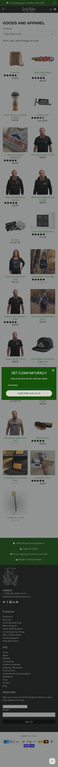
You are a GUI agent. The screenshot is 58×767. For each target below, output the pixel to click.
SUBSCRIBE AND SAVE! (29, 393)
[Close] (53, 370)
